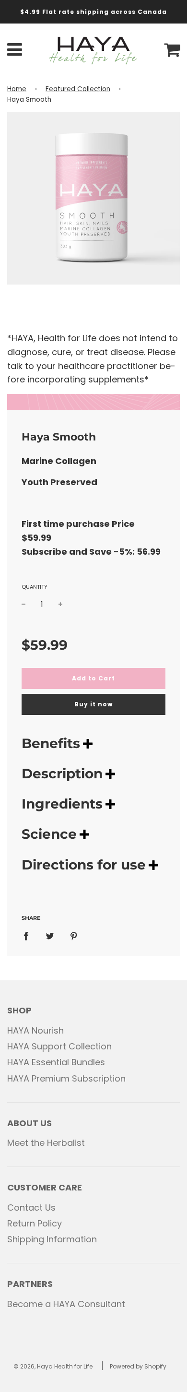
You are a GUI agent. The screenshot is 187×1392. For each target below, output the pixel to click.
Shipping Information (52, 1239)
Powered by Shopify (138, 1366)
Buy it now (93, 704)
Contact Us (31, 1208)
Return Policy (34, 1223)
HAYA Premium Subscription (66, 1078)
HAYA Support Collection (59, 1046)
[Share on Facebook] (29, 936)
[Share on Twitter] (50, 936)
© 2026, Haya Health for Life (53, 1366)
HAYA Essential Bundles (56, 1062)
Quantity (34, 587)
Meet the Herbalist (46, 1143)
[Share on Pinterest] (74, 936)
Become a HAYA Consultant (66, 1304)
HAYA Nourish (35, 1030)
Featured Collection (78, 89)
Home (16, 89)
